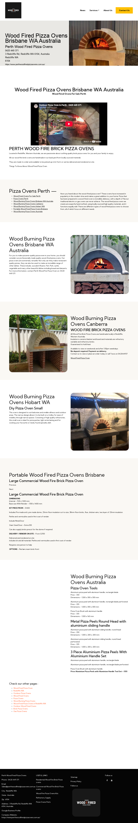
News (82, 10)
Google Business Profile (11, 810)
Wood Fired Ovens (21, 696)
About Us (108, 10)
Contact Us (124, 10)
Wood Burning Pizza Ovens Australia (27, 211)
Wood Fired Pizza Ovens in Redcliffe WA (29, 703)
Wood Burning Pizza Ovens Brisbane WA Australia (33, 201)
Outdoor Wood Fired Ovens (24, 706)
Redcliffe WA (18, 691)
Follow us (74, 786)
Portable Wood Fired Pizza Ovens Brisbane (30, 209)
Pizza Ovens (18, 698)
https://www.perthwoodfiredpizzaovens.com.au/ (21, 817)
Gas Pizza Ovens (20, 711)
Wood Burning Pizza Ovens (24, 701)
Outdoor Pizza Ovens (22, 693)
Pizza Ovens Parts (43, 802)
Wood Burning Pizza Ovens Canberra (28, 204)
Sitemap (74, 777)
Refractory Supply (43, 798)
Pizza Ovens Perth (20, 199)
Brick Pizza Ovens (20, 709)
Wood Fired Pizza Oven (80, 358)
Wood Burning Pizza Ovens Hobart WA (29, 206)
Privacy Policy (76, 781)
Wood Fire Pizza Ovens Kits (47, 793)
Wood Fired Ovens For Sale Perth (26, 196)
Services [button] (94, 10)
